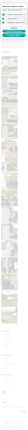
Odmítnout (14, 28)
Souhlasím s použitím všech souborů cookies (14, 35)
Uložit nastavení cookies (14, 31)
